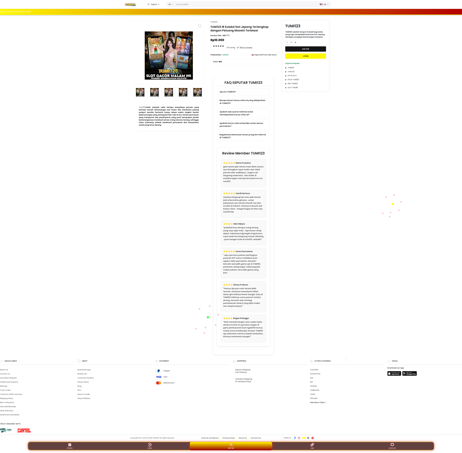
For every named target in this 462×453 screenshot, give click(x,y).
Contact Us (5, 374)
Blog (79, 386)
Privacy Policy (229, 438)
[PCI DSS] (5, 430)
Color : (217, 61)
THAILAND (314, 369)
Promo (70, 448)
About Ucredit (83, 394)
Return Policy (83, 382)
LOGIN (305, 56)
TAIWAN (313, 386)
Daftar (231, 448)
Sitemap (3, 386)
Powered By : (215, 55)
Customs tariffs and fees (11, 394)
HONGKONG (315, 374)
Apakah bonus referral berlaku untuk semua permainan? (241, 124)
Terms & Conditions (210, 438)
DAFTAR (305, 49)
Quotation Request (8, 378)
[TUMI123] (131, 4)
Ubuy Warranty (6, 410)
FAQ (79, 390)
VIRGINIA (314, 398)
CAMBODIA (314, 390)
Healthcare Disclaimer (9, 415)
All (170, 4)
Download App (84, 369)
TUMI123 (213, 22)
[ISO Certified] (23, 430)
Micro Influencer (7, 402)
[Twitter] (308, 438)
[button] (200, 26)
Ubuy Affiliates (83, 398)
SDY (311, 382)
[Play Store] (409, 374)
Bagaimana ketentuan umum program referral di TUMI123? (243, 136)
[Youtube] (303, 438)
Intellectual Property (9, 382)
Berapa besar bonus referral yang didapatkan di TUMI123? (242, 102)
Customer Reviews (85, 378)
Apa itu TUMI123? (228, 91)
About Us (4, 369)
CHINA (312, 394)
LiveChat (392, 448)
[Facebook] (295, 438)
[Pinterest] (313, 438)
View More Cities (317, 402)
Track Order (5, 390)
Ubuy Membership (8, 406)
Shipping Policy (6, 398)
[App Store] (394, 374)
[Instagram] (299, 438)
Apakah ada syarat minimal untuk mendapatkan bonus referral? (236, 113)
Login (149, 448)
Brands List (82, 374)
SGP (311, 378)
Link (312, 448)
